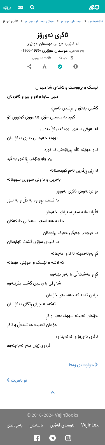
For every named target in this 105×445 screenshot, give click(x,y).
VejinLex (90, 424)
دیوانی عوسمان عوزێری (39, 21)
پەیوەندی (15, 424)
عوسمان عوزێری (71, 21)
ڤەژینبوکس (95, 21)
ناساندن (36, 424)
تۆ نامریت (18, 380)
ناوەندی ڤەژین (62, 424)
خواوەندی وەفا (82, 364)
